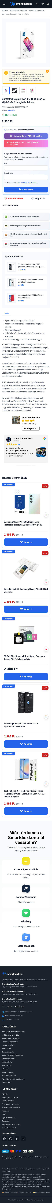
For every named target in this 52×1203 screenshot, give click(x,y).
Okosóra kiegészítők (10, 1042)
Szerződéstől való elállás (11, 1124)
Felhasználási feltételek (11, 1107)
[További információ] (47, 71)
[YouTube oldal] (23, 1138)
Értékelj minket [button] (30, 428)
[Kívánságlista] (42, 4)
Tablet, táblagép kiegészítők (12, 1055)
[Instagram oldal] (10, 1138)
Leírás (6, 314)
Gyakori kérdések (8, 1118)
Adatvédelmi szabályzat (11, 1104)
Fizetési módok (8, 1101)
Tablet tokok (6, 1048)
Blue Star (11, 110)
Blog (3, 1114)
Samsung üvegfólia (36, 10)
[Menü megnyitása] (4, 3)
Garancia (5, 1121)
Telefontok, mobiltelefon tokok (13, 1032)
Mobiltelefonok (7, 1072)
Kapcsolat (5, 1111)
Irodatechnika (7, 1062)
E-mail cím (8, 173)
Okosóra (5, 1069)
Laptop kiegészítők (9, 1045)
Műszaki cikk (7, 1065)
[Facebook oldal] (4, 1138)
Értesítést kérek (26, 189)
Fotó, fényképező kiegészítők (13, 1079)
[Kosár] (48, 4)
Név (5, 164)
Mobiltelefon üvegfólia (18, 10)
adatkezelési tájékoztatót (27, 183)
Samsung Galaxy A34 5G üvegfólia (15, 14)
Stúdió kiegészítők (9, 1076)
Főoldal (5, 10)
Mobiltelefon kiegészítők (11, 1038)
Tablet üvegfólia (8, 1052)
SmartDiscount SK (9, 1128)
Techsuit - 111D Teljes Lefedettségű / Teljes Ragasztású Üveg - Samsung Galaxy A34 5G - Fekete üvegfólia (24, 794)
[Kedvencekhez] (46, 514)
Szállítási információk (10, 1097)
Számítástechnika (8, 1059)
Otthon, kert (6, 1082)
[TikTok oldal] (17, 1138)
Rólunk (4, 1094)
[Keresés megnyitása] (37, 4)
